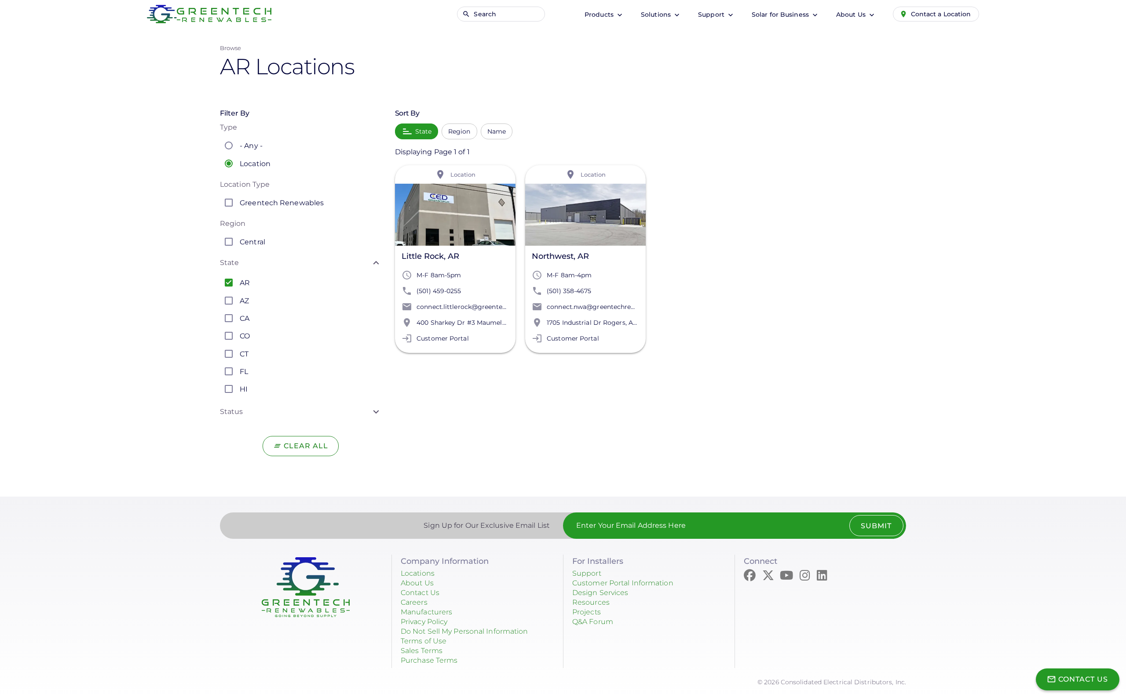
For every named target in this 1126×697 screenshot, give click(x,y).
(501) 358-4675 (569, 291)
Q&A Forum (592, 621)
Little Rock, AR (430, 256)
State (423, 131)
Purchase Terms (429, 660)
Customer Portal (443, 338)
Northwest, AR (560, 256)
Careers (414, 602)
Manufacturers (426, 612)
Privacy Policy (424, 621)
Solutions (657, 14)
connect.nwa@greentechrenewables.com (611, 307)
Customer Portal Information (622, 583)
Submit (876, 526)
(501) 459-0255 (439, 291)
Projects (586, 612)
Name (496, 131)
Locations (418, 573)
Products (600, 14)
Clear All (306, 446)
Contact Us (420, 592)
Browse (230, 47)
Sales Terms (421, 650)
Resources (591, 602)
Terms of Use (423, 641)
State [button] (229, 262)
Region (459, 131)
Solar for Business (781, 14)
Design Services (600, 592)
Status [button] (231, 411)
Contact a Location (941, 14)
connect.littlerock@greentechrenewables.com (488, 307)
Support (712, 14)
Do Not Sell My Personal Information (464, 631)
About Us (851, 14)
